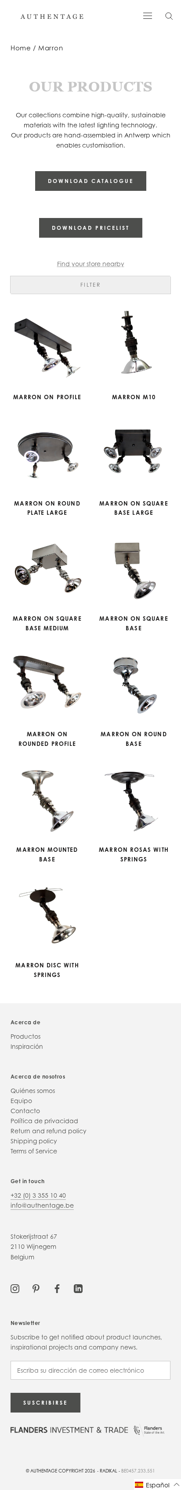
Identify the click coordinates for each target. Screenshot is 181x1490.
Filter (90, 284)
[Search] (169, 15)
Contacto (25, 1110)
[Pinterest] (36, 1288)
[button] (157, 1484)
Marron (50, 48)
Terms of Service (34, 1151)
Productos (25, 1036)
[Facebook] (57, 1288)
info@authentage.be (42, 1205)
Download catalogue (91, 181)
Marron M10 (134, 397)
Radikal (108, 1470)
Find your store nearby (90, 263)
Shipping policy (34, 1141)
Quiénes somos (33, 1090)
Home (21, 48)
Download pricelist (91, 228)
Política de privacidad (44, 1121)
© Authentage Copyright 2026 (60, 1470)
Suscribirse (45, 1402)
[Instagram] (15, 1288)
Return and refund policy (49, 1131)
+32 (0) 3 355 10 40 (38, 1195)
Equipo (21, 1100)
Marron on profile (47, 397)
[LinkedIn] (78, 1288)
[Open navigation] (147, 15)
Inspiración (27, 1046)
